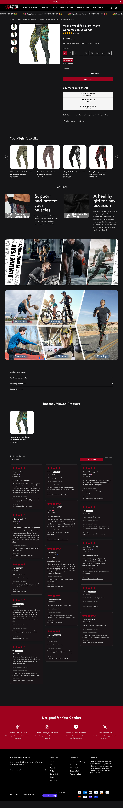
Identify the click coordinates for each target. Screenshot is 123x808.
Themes (52, 8)
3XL (97, 53)
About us (53, 765)
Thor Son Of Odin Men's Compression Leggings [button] (58, 658)
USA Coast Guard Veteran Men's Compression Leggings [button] (21, 506)
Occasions (62, 8)
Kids (87, 8)
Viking (106, 115)
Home (12, 19)
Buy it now (87, 79)
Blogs (52, 777)
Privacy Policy (74, 768)
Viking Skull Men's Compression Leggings (74, 173)
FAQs (52, 771)
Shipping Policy (75, 771)
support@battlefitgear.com (103, 761)
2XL (91, 53)
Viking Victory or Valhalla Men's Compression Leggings (21, 173)
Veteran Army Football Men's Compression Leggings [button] (90, 607)
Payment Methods (75, 774)
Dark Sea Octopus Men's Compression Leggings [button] (93, 498)
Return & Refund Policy (77, 762)
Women (79, 8)
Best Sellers (44, 8)
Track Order (54, 768)
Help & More (97, 8)
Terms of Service (75, 765)
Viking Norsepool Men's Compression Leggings (97, 173)
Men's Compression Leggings (27, 19)
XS (65, 53)
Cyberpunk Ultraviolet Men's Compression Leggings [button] (55, 587)
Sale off (24, 8)
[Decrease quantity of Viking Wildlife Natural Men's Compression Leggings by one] (65, 73)
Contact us (53, 780)
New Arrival (33, 8)
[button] (115, 7)
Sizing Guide (54, 774)
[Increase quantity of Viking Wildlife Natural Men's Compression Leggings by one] (73, 73)
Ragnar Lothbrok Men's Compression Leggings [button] (92, 534)
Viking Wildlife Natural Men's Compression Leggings (20, 438)
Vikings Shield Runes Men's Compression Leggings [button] (20, 638)
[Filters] (106, 459)
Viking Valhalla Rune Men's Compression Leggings (46, 173)
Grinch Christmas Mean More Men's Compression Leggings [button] (57, 495)
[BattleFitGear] (12, 7)
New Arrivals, (99, 115)
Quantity (66, 68)
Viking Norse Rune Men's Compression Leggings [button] (19, 591)
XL (86, 53)
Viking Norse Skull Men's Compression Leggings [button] (93, 642)
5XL (109, 53)
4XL (103, 53)
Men (71, 8)
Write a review (91, 459)
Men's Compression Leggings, (84, 115)
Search (52, 762)
